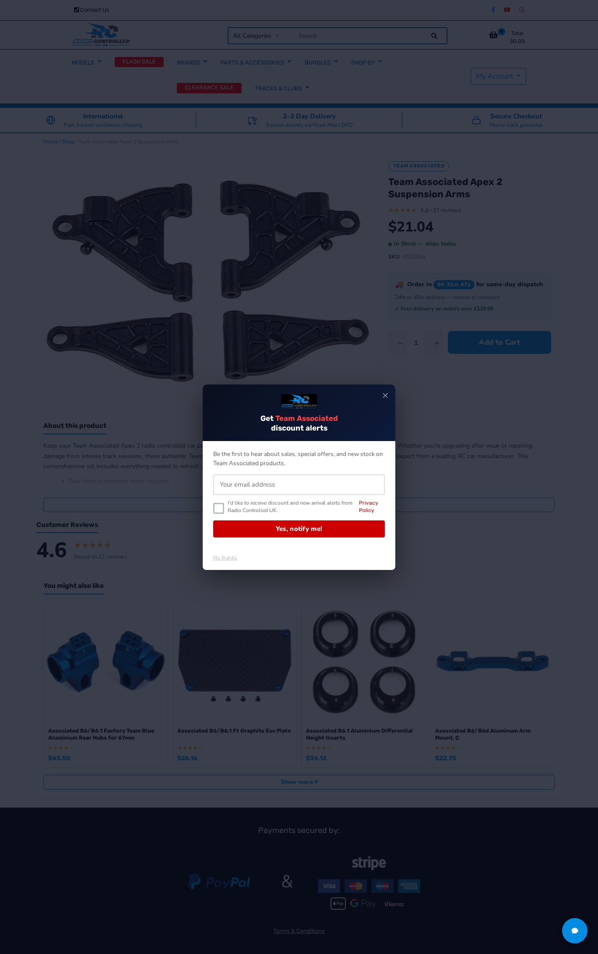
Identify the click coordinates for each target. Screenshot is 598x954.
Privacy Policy (368, 506)
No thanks (225, 557)
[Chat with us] (574, 930)
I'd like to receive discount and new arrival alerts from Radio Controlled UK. (303, 506)
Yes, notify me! (299, 528)
